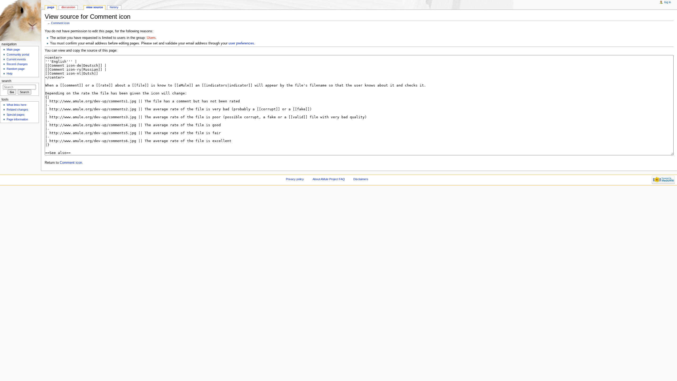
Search (6, 81)
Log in (667, 2)
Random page (16, 68)
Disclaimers (360, 179)
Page (50, 7)
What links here (16, 104)
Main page (13, 49)
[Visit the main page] (20, 20)
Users (151, 38)
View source (94, 7)
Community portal (18, 54)
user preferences (241, 43)
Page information (17, 119)
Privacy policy (295, 179)
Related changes (17, 109)
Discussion (68, 7)
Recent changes (17, 64)
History (114, 7)
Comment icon (60, 23)
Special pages (16, 114)
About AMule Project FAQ (329, 179)
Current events (16, 59)
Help (9, 73)
